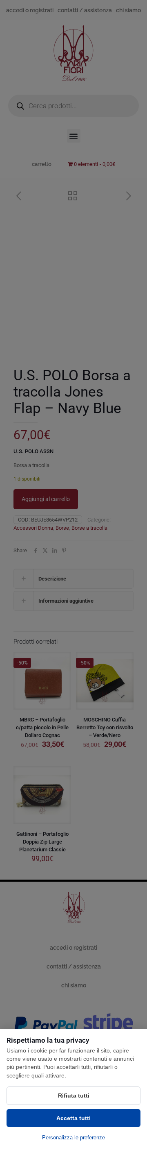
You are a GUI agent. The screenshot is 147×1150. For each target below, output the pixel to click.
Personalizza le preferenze (73, 1137)
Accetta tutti (73, 1118)
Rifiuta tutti (73, 1095)
